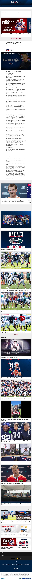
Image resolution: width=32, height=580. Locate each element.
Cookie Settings (2, 578)
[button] (16, 61)
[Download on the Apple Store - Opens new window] (13, 558)
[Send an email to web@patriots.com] (12, 50)
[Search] (29, 6)
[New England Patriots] (16, 562)
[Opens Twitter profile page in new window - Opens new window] (11, 50)
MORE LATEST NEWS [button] (16, 334)
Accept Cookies (21, 578)
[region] (16, 576)
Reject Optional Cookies (27, 578)
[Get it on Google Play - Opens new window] (18, 559)
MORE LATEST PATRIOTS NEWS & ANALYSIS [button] (16, 38)
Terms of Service (16, 568)
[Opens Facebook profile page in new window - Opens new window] (9, 50)
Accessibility (16, 569)
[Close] (31, 573)
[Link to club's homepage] (1, 5)
